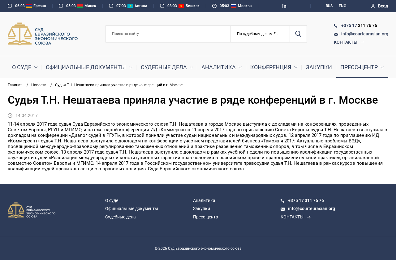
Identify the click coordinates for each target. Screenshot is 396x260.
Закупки (319, 67)
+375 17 (349, 25)
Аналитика (218, 67)
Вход (383, 5)
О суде (21, 67)
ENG (342, 6)
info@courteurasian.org (364, 33)
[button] (260, 34)
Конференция (270, 67)
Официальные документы (86, 67)
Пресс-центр (359, 67)
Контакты (345, 42)
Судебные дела (164, 67)
